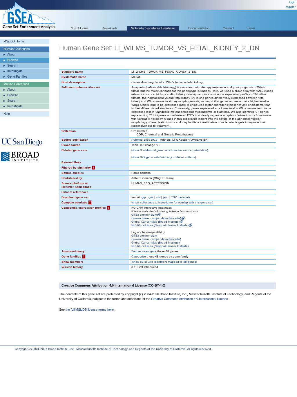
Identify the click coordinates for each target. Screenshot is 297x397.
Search (12, 65)
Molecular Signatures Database (153, 28)
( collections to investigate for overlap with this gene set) (172, 202)
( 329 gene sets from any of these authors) (163, 157)
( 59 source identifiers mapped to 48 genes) (164, 261)
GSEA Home (79, 28)
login (292, 2)
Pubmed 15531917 (144, 139)
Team (251, 28)
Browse (12, 60)
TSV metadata (181, 197)
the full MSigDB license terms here (90, 309)
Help (6, 113)
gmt (150, 197)
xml (158, 197)
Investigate (15, 71)
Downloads (109, 28)
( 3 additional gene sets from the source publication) (169, 150)
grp (144, 197)
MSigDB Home (13, 41)
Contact (228, 28)
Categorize (138, 256)
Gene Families (17, 76)
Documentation (198, 28)
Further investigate (143, 251)
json (166, 197)
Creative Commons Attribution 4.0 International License (189, 299)
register (291, 6)
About (11, 54)
